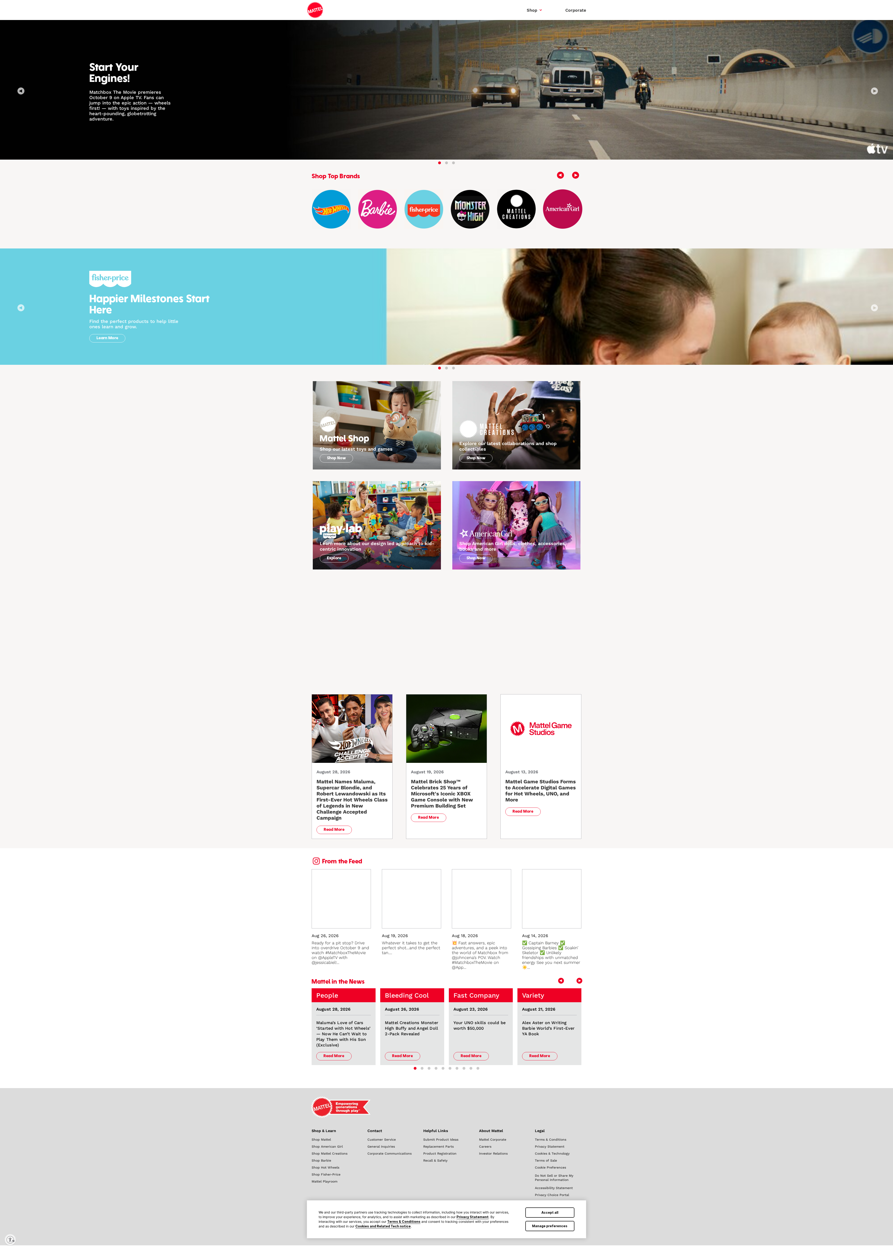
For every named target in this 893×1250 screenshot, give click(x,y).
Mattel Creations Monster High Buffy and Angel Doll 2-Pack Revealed (411, 1028)
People (327, 995)
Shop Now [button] (336, 458)
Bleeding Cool (407, 995)
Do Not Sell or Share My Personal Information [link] (554, 1178)
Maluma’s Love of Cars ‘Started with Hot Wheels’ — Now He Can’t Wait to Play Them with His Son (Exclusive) (343, 1033)
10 (478, 1068)
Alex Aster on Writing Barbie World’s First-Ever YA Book (548, 1028)
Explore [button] (334, 558)
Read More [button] (334, 830)
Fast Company (476, 995)
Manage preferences (549, 1226)
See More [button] (565, 690)
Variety (533, 995)
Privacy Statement (472, 1217)
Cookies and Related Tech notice (383, 1226)
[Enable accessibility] (10, 1239)
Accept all (549, 1212)
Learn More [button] (107, 338)
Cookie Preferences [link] (550, 1167)
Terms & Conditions (403, 1221)
